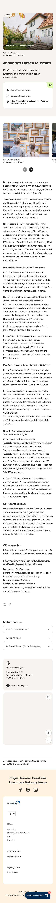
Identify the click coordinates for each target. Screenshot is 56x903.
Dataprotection (13, 895)
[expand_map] (48, 697)
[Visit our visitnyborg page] (20, 790)
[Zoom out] (48, 740)
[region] (28, 718)
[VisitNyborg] (13, 802)
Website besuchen (20, 96)
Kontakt (11, 829)
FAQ (9, 836)
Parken (10, 840)
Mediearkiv (12, 872)
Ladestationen (14, 856)
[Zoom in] (48, 733)
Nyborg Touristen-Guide (18, 833)
